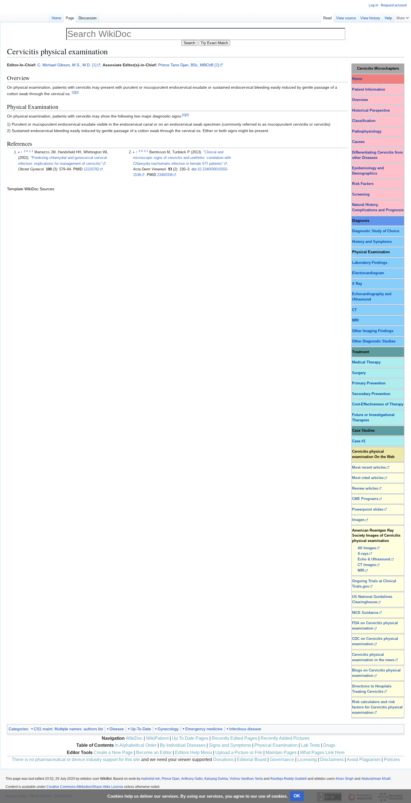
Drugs (329, 745)
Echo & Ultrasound (374, 559)
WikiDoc (134, 738)
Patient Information (368, 89)
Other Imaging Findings (372, 331)
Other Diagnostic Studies (373, 341)
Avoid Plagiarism (364, 759)
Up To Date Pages (190, 738)
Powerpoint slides (367, 509)
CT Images (367, 565)
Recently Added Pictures (285, 738)
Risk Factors (363, 184)
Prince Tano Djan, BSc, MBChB (185, 65)
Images (358, 520)
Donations (223, 759)
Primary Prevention (369, 383)
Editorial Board (251, 759)
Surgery (359, 373)
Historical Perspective (371, 110)
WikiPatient (157, 738)
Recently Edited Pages (234, 738)
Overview (360, 100)
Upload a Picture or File (238, 752)
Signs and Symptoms (230, 745)
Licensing (307, 759)
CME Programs (365, 499)
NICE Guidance (365, 613)
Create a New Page (113, 752)
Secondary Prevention (371, 394)
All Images (367, 548)
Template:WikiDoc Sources (30, 189)
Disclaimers (332, 759)
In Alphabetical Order (136, 745)
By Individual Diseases (183, 745)
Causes (358, 142)
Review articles (365, 488)
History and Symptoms (372, 242)
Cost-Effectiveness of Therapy (377, 404)
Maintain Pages (281, 752)
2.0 (141, 150)
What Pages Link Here (322, 752)
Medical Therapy (366, 362)
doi (194, 169)
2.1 (146, 150)
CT (354, 310)
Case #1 (358, 441)
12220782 (91, 169)
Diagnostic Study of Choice (375, 231)
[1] (94, 65)
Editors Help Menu (193, 752)
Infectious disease (245, 729)
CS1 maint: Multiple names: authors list (68, 729)
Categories (18, 729)
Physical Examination (275, 745)
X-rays (363, 554)
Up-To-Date (141, 729)
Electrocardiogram (368, 273)
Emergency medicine (204, 729)
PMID (77, 169)
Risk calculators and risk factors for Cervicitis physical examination (377, 707)
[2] (216, 65)
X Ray (357, 284)
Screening (361, 194)
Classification (363, 121)
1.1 (31, 150)
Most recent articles (369, 467)
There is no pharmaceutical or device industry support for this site (76, 759)
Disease (117, 729)
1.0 (26, 150)
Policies (392, 759)
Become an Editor (154, 752)
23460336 (165, 175)
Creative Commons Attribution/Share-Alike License (84, 787)
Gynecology (168, 729)
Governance (282, 759)
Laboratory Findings (369, 263)
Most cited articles (368, 478)
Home (357, 79)
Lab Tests (310, 745)
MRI (355, 320)
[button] (402, 16)
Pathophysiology (366, 131)
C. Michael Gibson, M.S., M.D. (64, 65)
